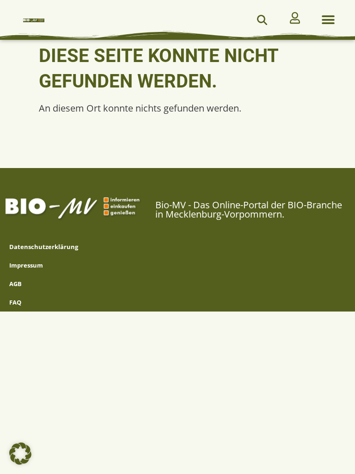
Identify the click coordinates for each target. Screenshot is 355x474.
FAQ (15, 302)
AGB (15, 284)
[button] (262, 20)
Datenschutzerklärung (43, 247)
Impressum (26, 265)
